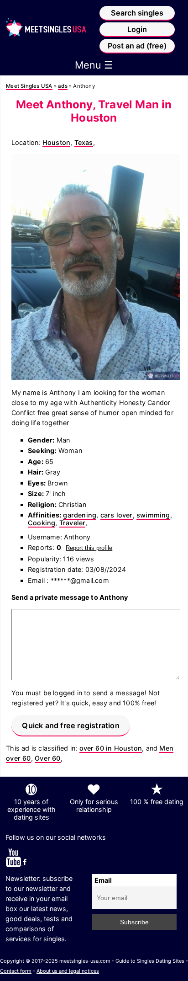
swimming (153, 515)
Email (103, 880)
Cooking (41, 523)
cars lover (116, 515)
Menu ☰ (94, 65)
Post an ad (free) (137, 45)
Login (137, 29)
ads (63, 86)
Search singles (137, 12)
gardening (79, 515)
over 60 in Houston (110, 748)
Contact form (15, 971)
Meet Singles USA (29, 86)
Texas (83, 142)
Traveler (72, 523)
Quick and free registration (70, 725)
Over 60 (47, 758)
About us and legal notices (68, 971)
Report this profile (89, 547)
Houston (56, 142)
